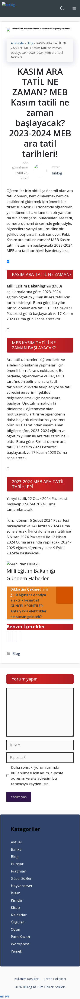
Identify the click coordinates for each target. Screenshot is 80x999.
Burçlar (17, 863)
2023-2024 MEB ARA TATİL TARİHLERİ (38, 484)
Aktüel (16, 842)
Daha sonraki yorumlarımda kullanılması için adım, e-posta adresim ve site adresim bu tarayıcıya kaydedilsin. (37, 775)
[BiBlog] (15, 8)
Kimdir (16, 900)
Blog (30, 43)
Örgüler (17, 922)
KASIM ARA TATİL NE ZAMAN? (41, 274)
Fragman (18, 871)
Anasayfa (17, 43)
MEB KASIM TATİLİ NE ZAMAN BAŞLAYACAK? (34, 345)
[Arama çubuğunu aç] (62, 8)
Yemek (16, 951)
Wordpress (20, 943)
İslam (15, 892)
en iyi (4, 996)
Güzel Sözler (21, 878)
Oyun (15, 929)
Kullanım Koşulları (26, 979)
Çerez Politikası (55, 979)
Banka (16, 849)
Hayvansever (21, 885)
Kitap (15, 907)
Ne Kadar (19, 914)
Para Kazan (20, 936)
